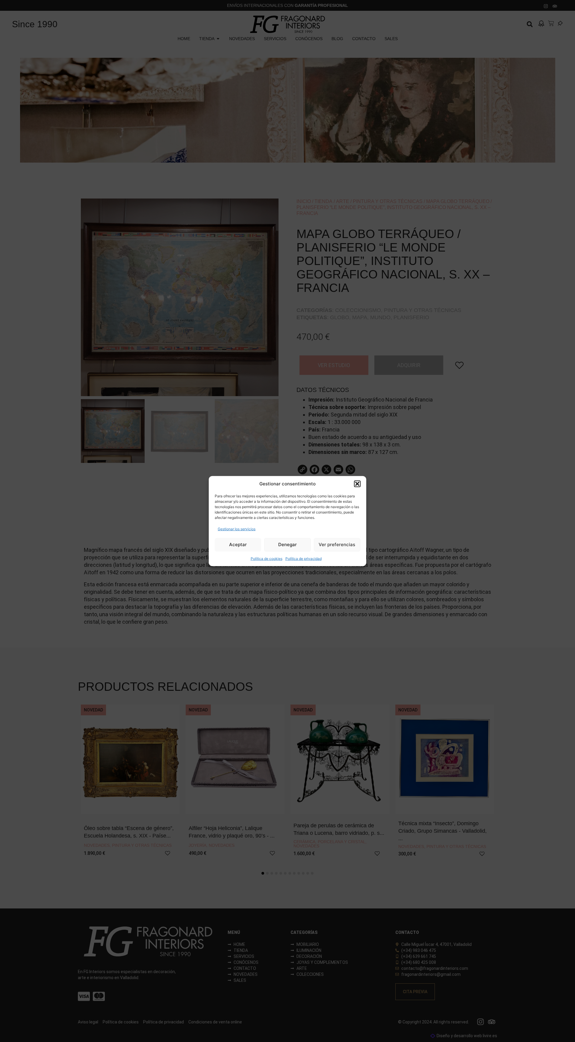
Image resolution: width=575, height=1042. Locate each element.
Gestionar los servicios (236, 528)
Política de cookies (266, 558)
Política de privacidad (303, 558)
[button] (357, 484)
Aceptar (238, 544)
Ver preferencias (337, 544)
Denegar (287, 544)
